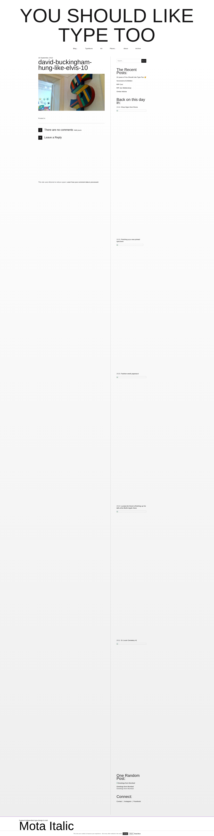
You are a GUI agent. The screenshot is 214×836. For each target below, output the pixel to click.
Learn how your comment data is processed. (83, 182)
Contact (119, 801)
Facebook (137, 801)
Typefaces (89, 48)
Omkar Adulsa (122, 91)
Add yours (78, 130)
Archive (138, 48)
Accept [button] (125, 833)
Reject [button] (131, 833)
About (126, 48)
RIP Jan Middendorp (124, 88)
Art (101, 48)
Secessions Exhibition (124, 81)
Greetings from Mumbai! (125, 786)
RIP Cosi (120, 84)
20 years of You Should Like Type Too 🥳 (131, 77)
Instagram (127, 801)
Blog (74, 48)
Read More (137, 833)
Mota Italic (46, 826)
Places (112, 48)
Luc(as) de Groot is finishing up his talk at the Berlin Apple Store (131, 507)
